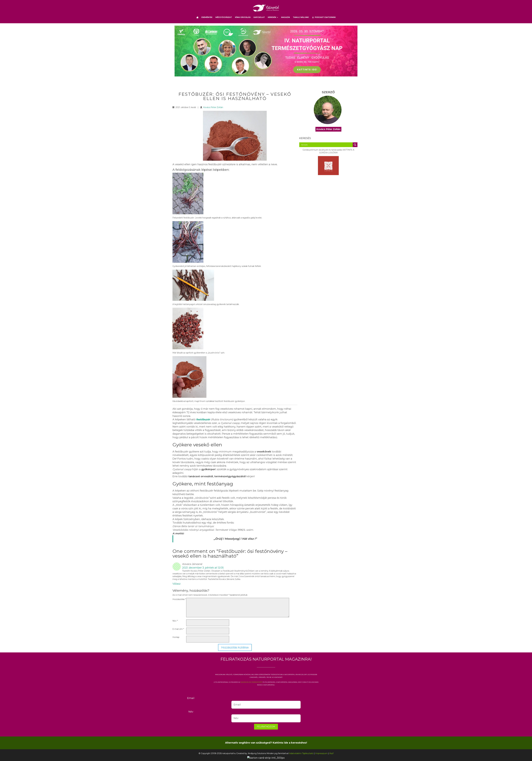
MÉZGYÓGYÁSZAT (223, 17)
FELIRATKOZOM (266, 726)
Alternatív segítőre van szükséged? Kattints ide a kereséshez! (266, 742)
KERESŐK (272, 17)
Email (190, 698)
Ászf (331, 753)
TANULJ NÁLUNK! (301, 17)
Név (175, 621)
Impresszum (321, 753)
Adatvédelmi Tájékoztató (301, 753)
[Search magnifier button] (355, 144)
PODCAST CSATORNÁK (325, 17)
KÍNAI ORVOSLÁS (242, 17)
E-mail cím (178, 629)
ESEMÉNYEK (206, 17)
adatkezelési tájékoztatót (251, 682)
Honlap (175, 637)
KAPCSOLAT (259, 17)
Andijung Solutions (257, 753)
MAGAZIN (285, 17)
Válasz (176, 583)
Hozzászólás (179, 599)
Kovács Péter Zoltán (213, 107)
